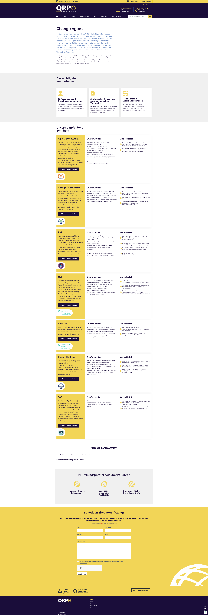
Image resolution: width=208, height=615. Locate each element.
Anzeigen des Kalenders (66, 591)
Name (79, 527)
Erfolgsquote (93, 607)
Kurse (91, 603)
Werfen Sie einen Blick (83, 590)
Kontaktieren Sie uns (140, 590)
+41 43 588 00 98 (75, 1)
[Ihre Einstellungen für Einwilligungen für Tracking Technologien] (205, 612)
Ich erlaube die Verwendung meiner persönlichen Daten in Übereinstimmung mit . (101, 562)
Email (107, 534)
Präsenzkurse (61, 612)
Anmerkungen (81, 541)
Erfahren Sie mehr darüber (68, 169)
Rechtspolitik (83, 563)
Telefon (79, 534)
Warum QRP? (93, 605)
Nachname (108, 527)
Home (92, 601)
